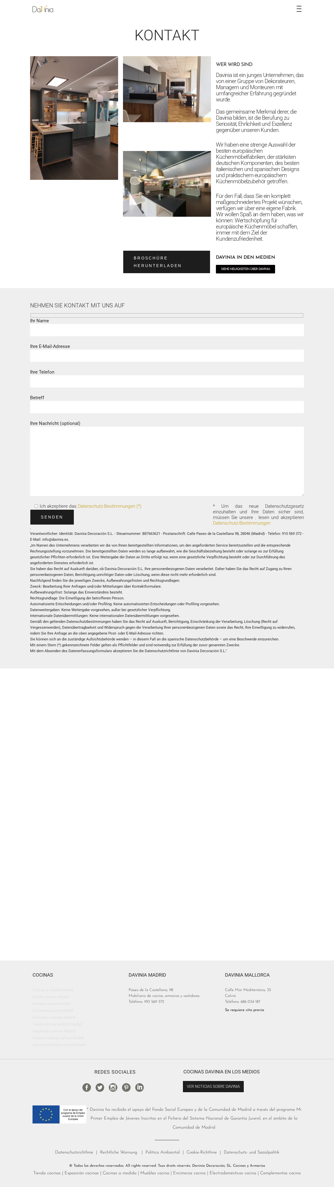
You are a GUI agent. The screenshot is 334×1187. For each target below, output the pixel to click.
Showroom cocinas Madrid (54, 1017)
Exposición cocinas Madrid (54, 1031)
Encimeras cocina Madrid (53, 1010)
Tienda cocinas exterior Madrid (57, 1024)
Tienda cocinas (47, 1173)
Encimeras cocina (189, 1173)
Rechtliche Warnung (119, 1152)
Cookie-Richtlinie (202, 1152)
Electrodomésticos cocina (233, 1173)
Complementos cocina (280, 1173)
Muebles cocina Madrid (51, 1004)
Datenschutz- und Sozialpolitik (251, 1152)
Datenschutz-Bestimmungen (241, 523)
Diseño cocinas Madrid (51, 997)
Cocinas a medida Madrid (53, 990)
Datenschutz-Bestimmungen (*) (109, 506)
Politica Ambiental (162, 1152)
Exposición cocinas (82, 1173)
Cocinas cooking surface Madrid (58, 1038)
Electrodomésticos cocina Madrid (59, 1045)
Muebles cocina (154, 1173)
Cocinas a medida (119, 1173)
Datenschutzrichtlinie (74, 1152)
